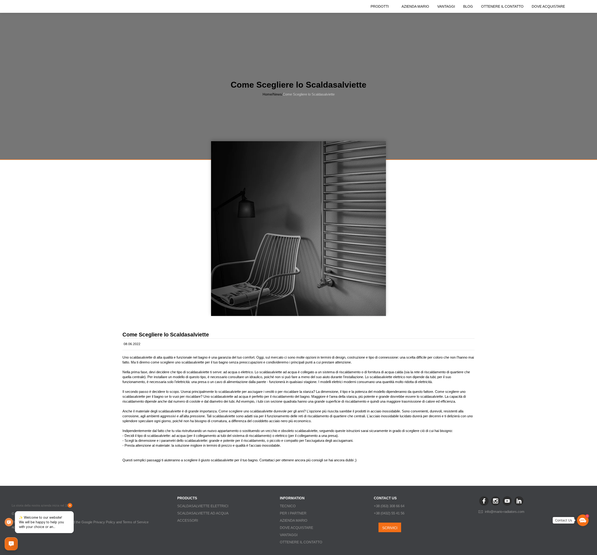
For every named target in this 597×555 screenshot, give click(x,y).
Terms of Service (136, 522)
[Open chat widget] (11, 543)
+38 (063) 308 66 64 (389, 506)
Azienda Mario (415, 6)
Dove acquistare (548, 6)
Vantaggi (446, 6)
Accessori (187, 520)
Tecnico (288, 506)
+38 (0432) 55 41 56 (389, 513)
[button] (583, 520)
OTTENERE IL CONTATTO (502, 6)
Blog (468, 6)
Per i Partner (293, 513)
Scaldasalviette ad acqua (203, 513)
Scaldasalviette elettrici (202, 506)
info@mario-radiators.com (504, 512)
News (277, 94)
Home (267, 94)
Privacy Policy (104, 522)
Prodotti (380, 6)
